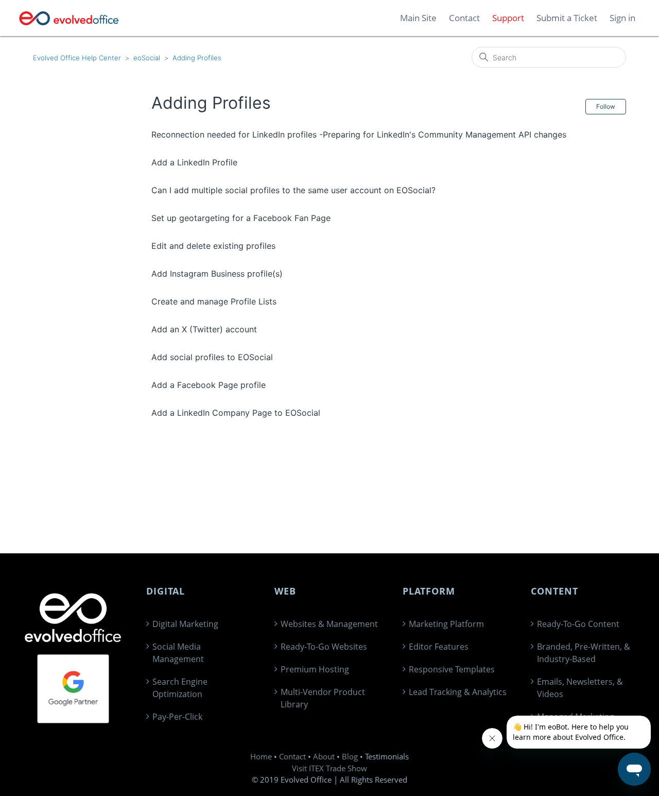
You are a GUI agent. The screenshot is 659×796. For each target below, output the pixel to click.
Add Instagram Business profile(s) (217, 273)
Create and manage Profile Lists (213, 301)
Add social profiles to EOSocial (212, 357)
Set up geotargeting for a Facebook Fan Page (241, 218)
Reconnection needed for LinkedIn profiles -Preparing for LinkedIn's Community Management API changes (358, 134)
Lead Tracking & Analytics (458, 692)
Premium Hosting (315, 669)
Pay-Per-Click (177, 716)
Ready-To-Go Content (578, 624)
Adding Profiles (196, 58)
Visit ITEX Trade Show (329, 768)
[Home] (69, 18)
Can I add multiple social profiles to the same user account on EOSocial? (293, 190)
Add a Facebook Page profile (208, 385)
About (324, 756)
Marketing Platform (446, 624)
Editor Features (439, 646)
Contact (292, 756)
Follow (605, 106)
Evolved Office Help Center (77, 58)
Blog (350, 756)
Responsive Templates (452, 669)
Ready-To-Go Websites (324, 646)
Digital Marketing (185, 624)
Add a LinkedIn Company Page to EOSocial (235, 413)
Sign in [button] (622, 18)
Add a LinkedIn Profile (194, 162)
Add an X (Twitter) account (204, 329)
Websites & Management (329, 624)
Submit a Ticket (566, 18)
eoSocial (146, 58)
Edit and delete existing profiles (213, 246)
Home (261, 756)
